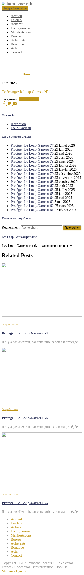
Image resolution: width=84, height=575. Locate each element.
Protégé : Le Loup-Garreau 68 (32, 181)
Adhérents (18, 40)
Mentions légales (14, 571)
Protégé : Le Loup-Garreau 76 (32, 149)
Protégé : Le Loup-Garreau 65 (32, 194)
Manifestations (21, 32)
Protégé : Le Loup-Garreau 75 (32, 153)
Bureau (16, 36)
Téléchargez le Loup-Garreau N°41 (27, 92)
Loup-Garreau (29, 99)
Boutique (17, 44)
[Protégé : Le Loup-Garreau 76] (42, 400)
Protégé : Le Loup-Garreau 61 (32, 210)
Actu (14, 48)
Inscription (18, 124)
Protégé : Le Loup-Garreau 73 (32, 161)
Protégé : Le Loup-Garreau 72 (32, 165)
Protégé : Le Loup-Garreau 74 (32, 157)
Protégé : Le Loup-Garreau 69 (32, 177)
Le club (16, 20)
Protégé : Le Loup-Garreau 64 (32, 198)
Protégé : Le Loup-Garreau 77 (32, 145)
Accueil (16, 16)
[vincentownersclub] (17, 4)
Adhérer (16, 24)
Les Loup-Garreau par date (21, 245)
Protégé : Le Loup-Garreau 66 (32, 190)
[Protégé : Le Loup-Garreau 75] (42, 485)
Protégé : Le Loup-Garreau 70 (32, 173)
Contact (16, 52)
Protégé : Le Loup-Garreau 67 (32, 185)
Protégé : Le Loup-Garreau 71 (32, 169)
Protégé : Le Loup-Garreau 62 (32, 206)
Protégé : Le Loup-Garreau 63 (32, 202)
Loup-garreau (20, 28)
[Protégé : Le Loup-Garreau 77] (42, 315)
